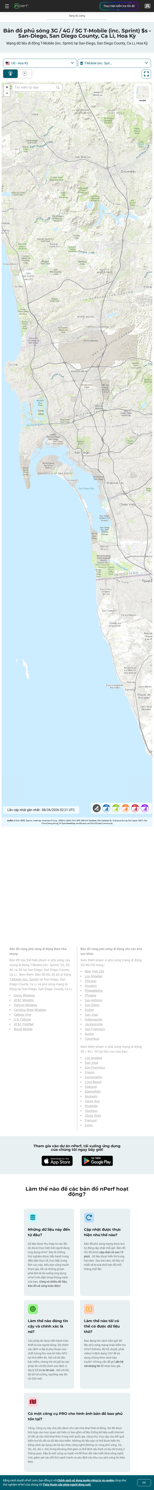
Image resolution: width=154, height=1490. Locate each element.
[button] (7, 87)
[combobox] (40, 63)
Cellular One (22, 1015)
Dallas (89, 1010)
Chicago (90, 981)
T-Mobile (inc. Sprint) (24, 979)
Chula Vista (93, 1116)
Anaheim (91, 1096)
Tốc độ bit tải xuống (24, 73)
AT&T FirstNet (23, 1024)
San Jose (91, 1015)
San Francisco (95, 1029)
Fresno (89, 1072)
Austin (89, 1034)
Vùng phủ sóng (10, 73)
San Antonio (93, 1000)
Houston (91, 986)
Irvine (88, 1125)
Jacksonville (93, 1024)
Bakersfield (92, 1092)
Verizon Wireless (25, 1005)
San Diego (92, 1005)
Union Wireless (24, 995)
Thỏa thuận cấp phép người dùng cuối (67, 1484)
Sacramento (93, 1077)
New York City (94, 971)
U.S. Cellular (22, 1019)
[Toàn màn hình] (146, 74)
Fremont (91, 1120)
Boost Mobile (23, 1029)
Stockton (91, 1111)
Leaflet (10, 820)
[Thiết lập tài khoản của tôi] (147, 6)
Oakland (91, 1087)
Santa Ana (92, 1101)
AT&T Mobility (24, 1000)
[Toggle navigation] (6, 6)
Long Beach (93, 1082)
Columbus (92, 1039)
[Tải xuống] (57, 1160)
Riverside (91, 1106)
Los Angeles (93, 976)
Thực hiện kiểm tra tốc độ (119, 6)
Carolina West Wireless (30, 1010)
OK (144, 1482)
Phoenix (90, 995)
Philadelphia (93, 991)
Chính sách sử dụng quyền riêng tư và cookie (85, 1480)
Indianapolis (93, 1019)
